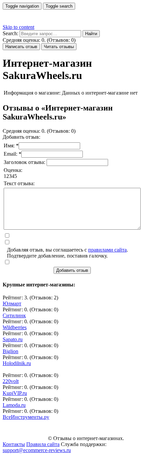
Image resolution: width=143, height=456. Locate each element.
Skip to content (18, 27)
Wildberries (15, 327)
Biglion (10, 351)
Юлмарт (12, 303)
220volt (11, 381)
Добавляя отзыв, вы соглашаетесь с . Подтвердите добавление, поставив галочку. (67, 253)
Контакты (14, 444)
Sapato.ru (13, 339)
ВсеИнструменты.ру (26, 417)
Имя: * (11, 145)
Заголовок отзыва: (25, 162)
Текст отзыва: (19, 183)
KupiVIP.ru (15, 393)
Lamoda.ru (14, 405)
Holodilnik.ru (17, 363)
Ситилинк (14, 315)
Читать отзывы (59, 46)
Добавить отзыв (72, 270)
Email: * (12, 154)
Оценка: (13, 170)
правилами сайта (107, 250)
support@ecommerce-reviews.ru (37, 450)
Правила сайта (43, 444)
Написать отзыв (21, 46)
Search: (10, 33)
